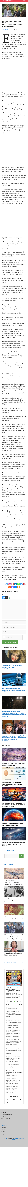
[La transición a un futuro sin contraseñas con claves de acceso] (14, 685)
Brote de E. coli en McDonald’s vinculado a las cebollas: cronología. (13, 1080)
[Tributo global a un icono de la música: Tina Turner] (14, 662)
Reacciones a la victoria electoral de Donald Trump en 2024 (14, 1072)
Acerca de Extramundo (6, 1114)
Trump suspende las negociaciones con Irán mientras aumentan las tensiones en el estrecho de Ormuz (13, 805)
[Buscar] (21, 856)
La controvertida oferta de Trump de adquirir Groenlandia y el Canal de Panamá (13, 1032)
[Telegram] (21, 584)
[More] (18, 587)
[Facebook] (4, 584)
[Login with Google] (9, 597)
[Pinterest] (24, 584)
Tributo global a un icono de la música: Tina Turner (12, 666)
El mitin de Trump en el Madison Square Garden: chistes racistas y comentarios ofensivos (12, 1089)
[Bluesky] (15, 587)
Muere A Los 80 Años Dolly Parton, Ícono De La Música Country (13, 764)
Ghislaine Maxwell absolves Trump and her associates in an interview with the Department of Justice (13, 1023)
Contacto (3, 1112)
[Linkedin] (15, 584)
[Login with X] (6, 597)
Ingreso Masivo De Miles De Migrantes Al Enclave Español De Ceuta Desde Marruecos (13, 844)
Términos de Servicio (6, 1119)
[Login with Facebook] (3, 597)
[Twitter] (6, 584)
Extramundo (7, 1)
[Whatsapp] (18, 584)
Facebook (3, 1127)
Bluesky (3, 1129)
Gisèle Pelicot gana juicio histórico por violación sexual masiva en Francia (14, 1050)
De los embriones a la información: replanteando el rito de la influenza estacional (12, 784)
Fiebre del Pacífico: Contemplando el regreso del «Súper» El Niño (12, 824)
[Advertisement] (14, 76)
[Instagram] (9, 584)
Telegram (3, 1134)
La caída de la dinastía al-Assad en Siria (12, 1065)
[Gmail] (12, 584)
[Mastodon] (12, 587)
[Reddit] (9, 587)
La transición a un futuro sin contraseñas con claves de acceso (13, 689)
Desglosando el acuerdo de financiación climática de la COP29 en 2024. (13, 1058)
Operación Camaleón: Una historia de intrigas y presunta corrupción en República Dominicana (14, 737)
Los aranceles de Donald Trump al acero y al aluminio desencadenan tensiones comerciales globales (13, 1042)
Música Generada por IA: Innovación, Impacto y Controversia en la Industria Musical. (13, 1014)
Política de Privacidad (6, 1116)
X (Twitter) (4, 1132)
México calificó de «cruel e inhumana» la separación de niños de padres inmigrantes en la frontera (14, 713)
